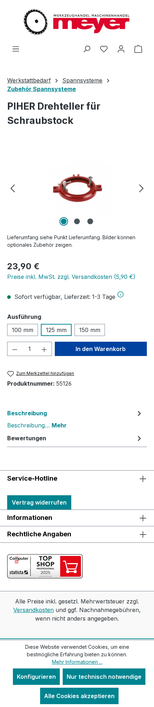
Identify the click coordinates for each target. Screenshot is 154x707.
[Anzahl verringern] (14, 349)
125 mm (56, 330)
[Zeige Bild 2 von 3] (77, 221)
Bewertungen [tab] (26, 438)
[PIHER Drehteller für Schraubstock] (77, 188)
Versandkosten (33, 609)
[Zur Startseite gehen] (77, 22)
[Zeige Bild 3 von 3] (90, 221)
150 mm (89, 330)
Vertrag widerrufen (39, 502)
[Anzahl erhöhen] (44, 349)
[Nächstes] (141, 187)
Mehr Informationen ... (77, 662)
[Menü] (15, 48)
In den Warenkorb (101, 348)
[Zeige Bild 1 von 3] (64, 221)
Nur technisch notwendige (104, 676)
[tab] (75, 418)
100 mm (22, 330)
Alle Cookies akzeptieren (79, 696)
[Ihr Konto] (121, 48)
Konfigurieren (36, 676)
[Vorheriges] (12, 187)
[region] (77, 187)
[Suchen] (86, 48)
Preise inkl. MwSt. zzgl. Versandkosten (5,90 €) (71, 276)
